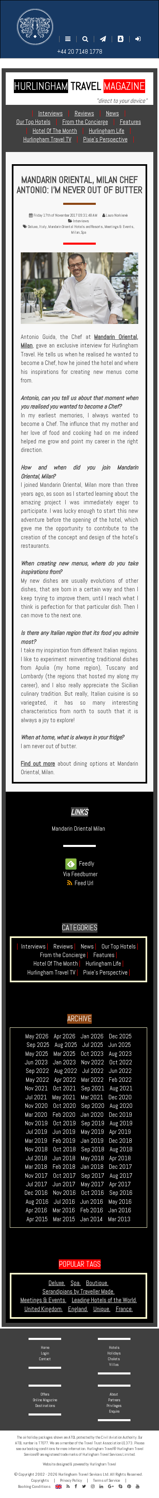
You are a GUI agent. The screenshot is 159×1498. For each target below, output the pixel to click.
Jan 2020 (92, 1114)
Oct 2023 (92, 1053)
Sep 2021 (92, 1088)
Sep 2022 (37, 1071)
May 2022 (37, 1079)
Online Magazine (45, 1399)
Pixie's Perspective (106, 972)
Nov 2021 (36, 1088)
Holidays (114, 1353)
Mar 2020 (36, 1114)
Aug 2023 (120, 1053)
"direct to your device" (121, 100)
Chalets (114, 1358)
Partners (114, 1399)
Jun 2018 (64, 1158)
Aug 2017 (121, 1175)
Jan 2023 (64, 1062)
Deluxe (33, 226)
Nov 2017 (36, 1175)
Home (45, 1347)
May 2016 (120, 1201)
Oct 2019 (64, 1123)
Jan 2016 (119, 1210)
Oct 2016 (92, 1192)
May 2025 (36, 1053)
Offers (45, 1394)
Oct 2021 (64, 1088)
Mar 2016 (64, 1210)
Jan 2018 (92, 1166)
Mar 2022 (92, 1079)
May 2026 (37, 1036)
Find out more (38, 763)
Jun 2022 (120, 1071)
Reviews (64, 946)
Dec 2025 (120, 1036)
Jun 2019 (64, 1131)
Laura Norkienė (117, 215)
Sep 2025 (37, 1045)
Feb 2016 (91, 1210)
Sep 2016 (120, 1192)
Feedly (85, 863)
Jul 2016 (64, 1201)
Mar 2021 (92, 1097)
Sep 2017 (92, 1175)
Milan (75, 232)
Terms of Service (106, 1480)
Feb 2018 (64, 1166)
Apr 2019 (120, 1131)
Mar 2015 (64, 1219)
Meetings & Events (118, 226)
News (88, 946)
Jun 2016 (91, 1201)
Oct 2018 (64, 1149)
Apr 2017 (120, 1184)
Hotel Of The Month (56, 963)
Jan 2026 (92, 1036)
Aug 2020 (121, 1105)
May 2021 (63, 1097)
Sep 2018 (92, 1149)
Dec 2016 (36, 1192)
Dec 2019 (120, 1114)
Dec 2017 (120, 1166)
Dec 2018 (120, 1140)
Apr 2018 (120, 1158)
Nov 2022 (92, 1062)
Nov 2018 (36, 1149)
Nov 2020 (36, 1105)
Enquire (114, 1411)
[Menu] (68, 39)
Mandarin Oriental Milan (78, 828)
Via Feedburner (80, 874)
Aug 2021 (121, 1088)
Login (45, 1353)
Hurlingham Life (105, 963)
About (114, 1394)
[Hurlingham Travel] (35, 26)
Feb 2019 (64, 1140)
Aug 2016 (37, 1201)
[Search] (85, 39)
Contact (45, 1358)
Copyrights (40, 1480)
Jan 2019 (92, 1140)
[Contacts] (121, 39)
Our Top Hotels (120, 946)
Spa (83, 232)
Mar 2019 (36, 1140)
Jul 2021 (36, 1097)
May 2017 (92, 1184)
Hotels (114, 1347)
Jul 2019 (36, 1131)
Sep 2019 (92, 1123)
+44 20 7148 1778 (79, 51)
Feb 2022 (120, 1079)
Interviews (81, 221)
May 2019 (92, 1131)
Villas (114, 1364)
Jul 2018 (36, 1158)
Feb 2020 (64, 1114)
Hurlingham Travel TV (52, 972)
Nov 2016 (64, 1192)
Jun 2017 (64, 1184)
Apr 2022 (65, 1079)
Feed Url (82, 883)
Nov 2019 (36, 1123)
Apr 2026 (64, 1036)
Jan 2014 (91, 1219)
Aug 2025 (66, 1045)
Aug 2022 (65, 1071)
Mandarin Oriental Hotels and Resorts (75, 226)
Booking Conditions (34, 1486)
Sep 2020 (92, 1105)
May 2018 (92, 1158)
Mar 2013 (119, 1219)
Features (105, 955)
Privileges (113, 1405)
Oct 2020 (64, 1105)
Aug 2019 (121, 1123)
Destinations (45, 1405)
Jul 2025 (92, 1045)
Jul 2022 (93, 1071)
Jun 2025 (119, 1045)
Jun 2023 (36, 1062)
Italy (42, 226)
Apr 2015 (37, 1219)
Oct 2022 (120, 1062)
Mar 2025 (64, 1053)
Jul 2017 (36, 1184)
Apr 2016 (36, 1210)
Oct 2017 (64, 1175)
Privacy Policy (71, 1480)
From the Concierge (64, 955)
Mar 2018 (36, 1166)
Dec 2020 (120, 1097)
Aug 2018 (121, 1149)
